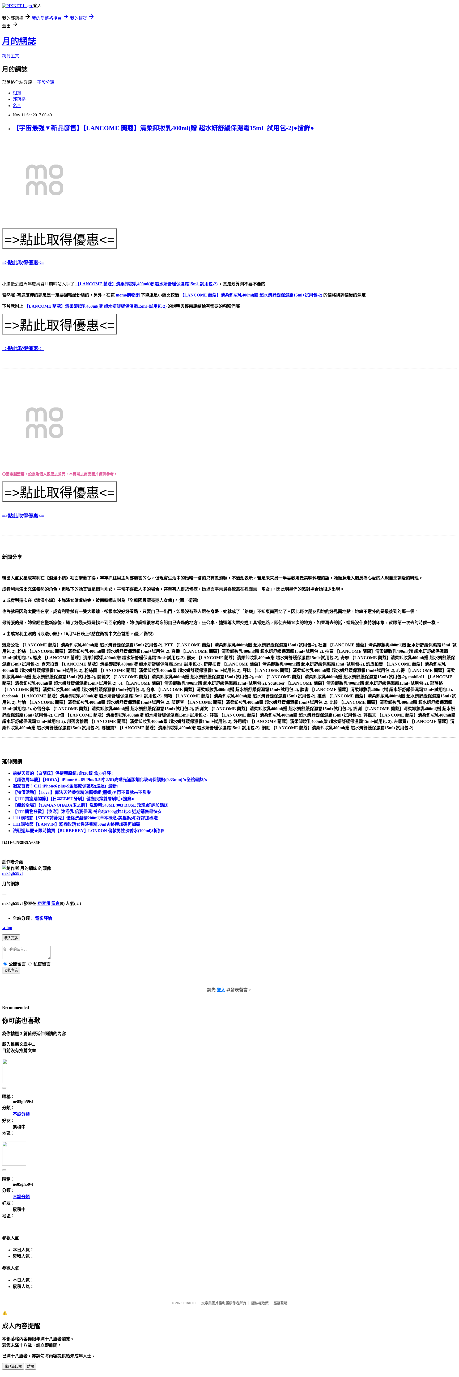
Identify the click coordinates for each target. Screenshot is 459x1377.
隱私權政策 (260, 1303)
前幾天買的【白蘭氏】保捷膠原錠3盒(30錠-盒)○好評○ (63, 773)
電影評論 (43, 918)
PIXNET (189, 1303)
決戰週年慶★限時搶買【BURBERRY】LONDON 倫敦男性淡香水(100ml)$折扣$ (88, 830)
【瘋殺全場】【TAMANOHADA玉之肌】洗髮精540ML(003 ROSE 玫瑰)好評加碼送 (90, 805)
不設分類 (45, 82)
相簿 (17, 93)
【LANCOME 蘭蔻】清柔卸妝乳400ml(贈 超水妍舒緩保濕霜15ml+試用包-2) (146, 284)
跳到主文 (10, 56)
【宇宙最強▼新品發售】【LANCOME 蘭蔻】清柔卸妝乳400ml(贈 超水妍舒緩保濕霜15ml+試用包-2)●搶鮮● (163, 128)
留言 (55, 903)
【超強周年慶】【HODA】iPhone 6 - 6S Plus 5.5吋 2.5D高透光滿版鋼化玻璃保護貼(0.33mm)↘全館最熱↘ (110, 779)
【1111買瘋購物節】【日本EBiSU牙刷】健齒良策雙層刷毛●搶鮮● (73, 798)
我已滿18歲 (13, 1366)
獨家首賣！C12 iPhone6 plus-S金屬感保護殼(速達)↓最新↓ (66, 786)
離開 (30, 1366)
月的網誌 (19, 41)
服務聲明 (280, 1303)
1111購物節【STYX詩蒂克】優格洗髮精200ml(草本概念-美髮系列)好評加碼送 (85, 818)
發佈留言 (11, 970)
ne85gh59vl (12, 873)
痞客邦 (43, 903)
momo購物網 (128, 295)
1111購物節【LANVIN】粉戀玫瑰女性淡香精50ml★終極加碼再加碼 (76, 824)
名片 (17, 105)
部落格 (19, 99)
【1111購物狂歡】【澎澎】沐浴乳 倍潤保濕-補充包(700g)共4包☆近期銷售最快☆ (87, 811)
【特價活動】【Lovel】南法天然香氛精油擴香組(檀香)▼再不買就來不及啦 (82, 792)
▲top (7, 927)
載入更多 (11, 938)
